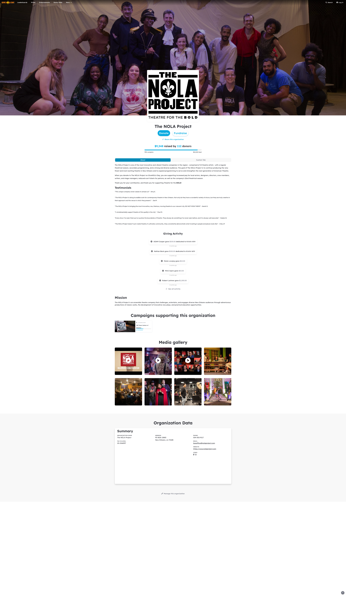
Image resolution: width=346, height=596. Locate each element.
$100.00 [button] (172, 242)
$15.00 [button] (181, 271)
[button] (128, 360)
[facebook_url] (193, 455)
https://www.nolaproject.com (204, 449)
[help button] (342, 592)
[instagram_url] (196, 455)
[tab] (143, 160)
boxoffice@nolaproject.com (204, 443)
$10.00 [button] (182, 261)
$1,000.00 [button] (183, 280)
